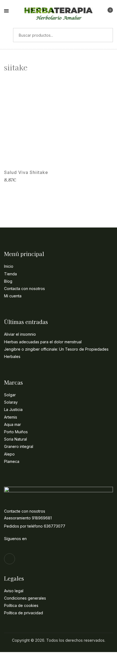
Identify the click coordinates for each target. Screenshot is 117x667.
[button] (108, 11)
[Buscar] (6, 35)
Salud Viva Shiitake (26, 172)
